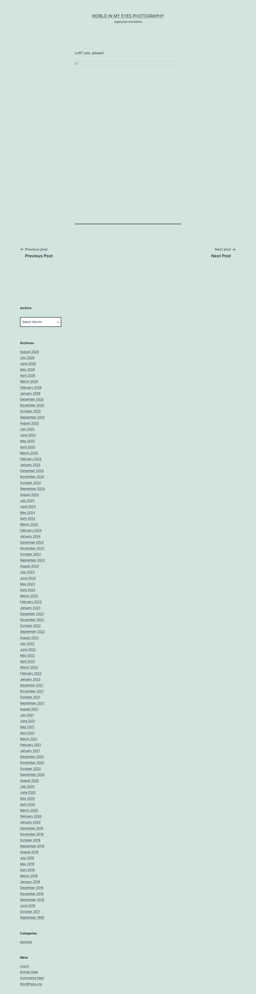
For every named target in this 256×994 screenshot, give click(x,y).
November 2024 (32, 476)
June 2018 (27, 905)
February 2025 (31, 459)
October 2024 (30, 483)
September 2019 (32, 846)
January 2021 (30, 751)
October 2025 (30, 411)
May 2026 (27, 369)
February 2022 (31, 673)
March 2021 (28, 739)
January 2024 (30, 536)
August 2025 (29, 423)
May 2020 (27, 798)
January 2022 (30, 679)
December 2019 (31, 828)
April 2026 (27, 375)
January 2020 (30, 822)
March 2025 (29, 453)
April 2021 (27, 733)
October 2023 (30, 554)
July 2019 (27, 858)
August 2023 (29, 566)
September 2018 (32, 899)
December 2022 (32, 614)
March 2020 (29, 810)
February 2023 (31, 602)
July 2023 (27, 572)
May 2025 (27, 441)
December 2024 (32, 471)
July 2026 (27, 357)
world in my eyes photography (128, 15)
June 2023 (28, 578)
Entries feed (29, 972)
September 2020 (32, 774)
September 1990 (32, 917)
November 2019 (32, 834)
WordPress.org (31, 984)
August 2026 (29, 352)
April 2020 (27, 804)
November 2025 (32, 405)
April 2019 (27, 870)
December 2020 (32, 756)
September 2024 (32, 488)
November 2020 (32, 762)
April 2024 (27, 518)
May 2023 (27, 584)
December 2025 (32, 399)
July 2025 (27, 429)
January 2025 (30, 465)
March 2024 (29, 524)
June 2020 (28, 792)
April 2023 (27, 590)
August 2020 (29, 780)
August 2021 (29, 709)
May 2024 (27, 512)
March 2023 (29, 596)
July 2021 (27, 715)
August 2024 (29, 494)
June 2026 (28, 363)
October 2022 (30, 625)
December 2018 (31, 887)
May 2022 (27, 655)
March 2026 (29, 381)
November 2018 (32, 894)
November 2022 (32, 619)
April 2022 (27, 661)
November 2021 (32, 691)
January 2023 (30, 608)
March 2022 (29, 667)
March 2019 (28, 876)
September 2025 (32, 417)
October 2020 (30, 768)
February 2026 (31, 387)
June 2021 (27, 721)
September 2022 (32, 631)
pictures (26, 942)
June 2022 (28, 649)
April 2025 (27, 447)
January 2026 (30, 393)
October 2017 (30, 911)
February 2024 (31, 530)
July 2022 (27, 643)
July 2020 (27, 786)
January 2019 (30, 882)
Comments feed (32, 978)
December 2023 (32, 542)
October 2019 (30, 840)
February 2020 (31, 816)
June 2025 (28, 435)
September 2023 (32, 560)
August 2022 (29, 637)
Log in (24, 966)
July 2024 (27, 500)
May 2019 (27, 864)
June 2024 (28, 506)
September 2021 (32, 703)
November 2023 (32, 548)
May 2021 (27, 727)
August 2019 (29, 852)
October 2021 (30, 697)
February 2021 (30, 745)
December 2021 (31, 685)
